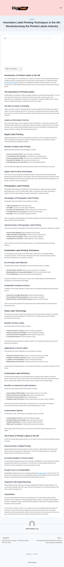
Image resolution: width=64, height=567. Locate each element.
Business (32, 19)
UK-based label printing (10, 82)
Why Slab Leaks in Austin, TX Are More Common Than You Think (15, 540)
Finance (35, 554)
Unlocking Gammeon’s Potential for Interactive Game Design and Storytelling (49, 540)
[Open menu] (60, 8)
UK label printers (42, 473)
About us (29, 554)
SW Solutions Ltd (32, 529)
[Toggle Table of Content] (19, 69)
